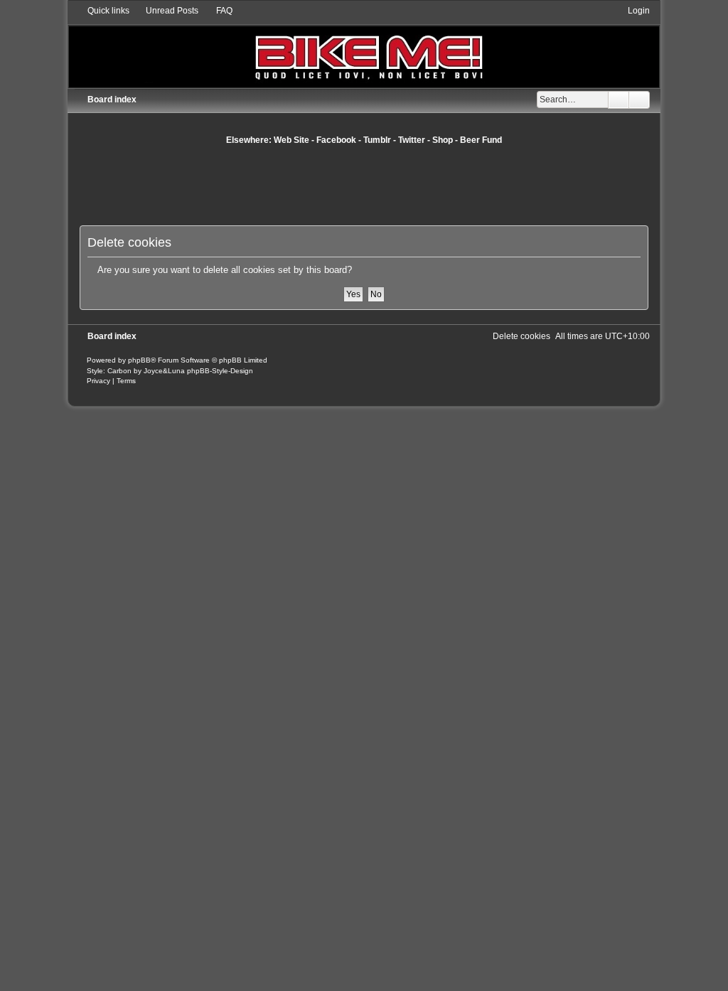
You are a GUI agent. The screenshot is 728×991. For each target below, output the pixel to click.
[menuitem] (165, 11)
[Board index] (364, 46)
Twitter (411, 140)
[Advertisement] (364, 185)
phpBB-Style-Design (220, 371)
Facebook (336, 140)
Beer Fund (481, 140)
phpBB (139, 360)
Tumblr (377, 140)
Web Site (291, 140)
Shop (442, 140)
